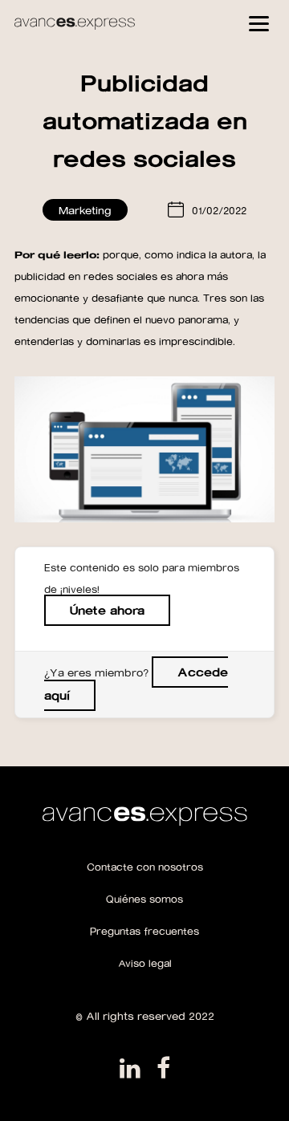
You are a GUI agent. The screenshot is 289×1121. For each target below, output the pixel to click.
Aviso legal (145, 963)
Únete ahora (107, 610)
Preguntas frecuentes (144, 930)
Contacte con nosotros (145, 866)
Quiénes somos (144, 898)
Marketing (85, 210)
